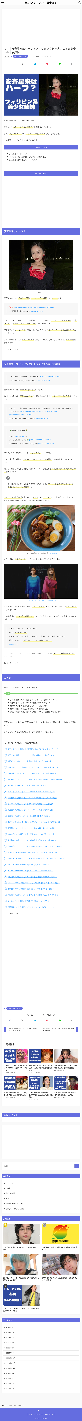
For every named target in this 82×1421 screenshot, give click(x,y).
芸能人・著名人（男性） (16, 1208)
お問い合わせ (49, 1414)
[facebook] (38, 1411)
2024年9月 (10, 1373)
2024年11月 (10, 1363)
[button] (10, 64)
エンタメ (9, 1183)
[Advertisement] (41, 29)
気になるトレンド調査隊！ (41, 2)
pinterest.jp (53, 553)
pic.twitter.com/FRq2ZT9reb (50, 376)
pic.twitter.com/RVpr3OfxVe (40, 439)
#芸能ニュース (44, 411)
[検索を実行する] (76, 1166)
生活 (8, 1198)
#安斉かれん (20, 436)
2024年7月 (10, 1383)
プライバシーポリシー (36, 1414)
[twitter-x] (41, 1411)
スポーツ (9, 1188)
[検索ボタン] (79, 2)
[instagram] (44, 1411)
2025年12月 (10, 1332)
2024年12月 (10, 1358)
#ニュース (55, 411)
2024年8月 (10, 1378)
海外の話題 (10, 1193)
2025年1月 (10, 1353)
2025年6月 (10, 1337)
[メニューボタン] (2, 2)
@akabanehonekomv (22, 307)
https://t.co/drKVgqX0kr (29, 411)
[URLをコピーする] (72, 64)
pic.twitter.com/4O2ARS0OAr (42, 307)
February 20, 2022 (43, 418)
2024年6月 (10, 1388)
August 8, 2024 (37, 311)
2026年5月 (10, 1327)
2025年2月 (10, 1348)
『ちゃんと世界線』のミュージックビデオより (41, 600)
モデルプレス (13, 644)
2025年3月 (10, 1342)
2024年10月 (10, 1368)
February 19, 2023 (42, 380)
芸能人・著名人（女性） (20, 56)
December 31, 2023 (46, 443)
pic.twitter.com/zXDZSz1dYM (20, 414)
